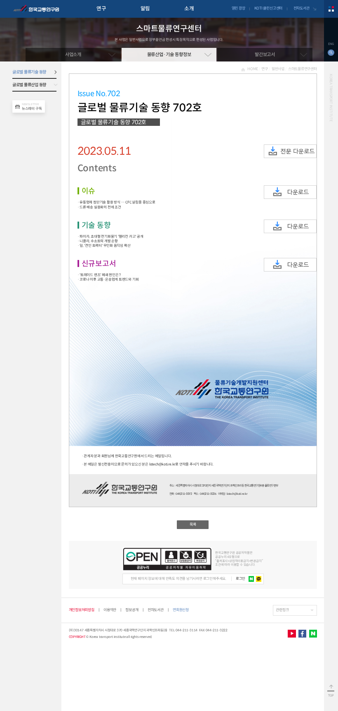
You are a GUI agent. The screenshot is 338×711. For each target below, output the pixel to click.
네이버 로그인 (251, 579)
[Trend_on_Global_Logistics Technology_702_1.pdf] (290, 192)
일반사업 (278, 68)
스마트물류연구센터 (302, 68)
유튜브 (292, 634)
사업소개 (73, 54)
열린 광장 (238, 8)
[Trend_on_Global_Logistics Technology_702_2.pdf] (290, 226)
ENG (330, 44)
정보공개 (131, 609)
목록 (193, 524)
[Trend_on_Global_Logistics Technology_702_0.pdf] (290, 151)
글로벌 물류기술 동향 (29, 72)
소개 (189, 8)
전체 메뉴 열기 (331, 9)
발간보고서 (265, 54)
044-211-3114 (187, 630)
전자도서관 (301, 8)
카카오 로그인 (259, 579)
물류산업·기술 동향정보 (169, 54)
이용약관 (109, 609)
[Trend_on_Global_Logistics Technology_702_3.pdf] (290, 265)
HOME (252, 68)
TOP (331, 695)
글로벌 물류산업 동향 (29, 84)
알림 (145, 8)
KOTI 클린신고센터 (268, 8)
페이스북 (302, 634)
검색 (331, 53)
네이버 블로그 (313, 634)
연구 (101, 8)
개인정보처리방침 (81, 609)
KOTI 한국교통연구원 (36, 9)
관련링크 (282, 609)
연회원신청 (181, 610)
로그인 (240, 578)
